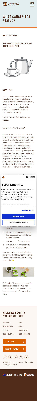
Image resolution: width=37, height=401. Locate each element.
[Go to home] (11, 4)
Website (7, 365)
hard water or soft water (22, 167)
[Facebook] (5, 357)
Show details (26, 210)
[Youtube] (26, 357)
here (4, 294)
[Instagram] (21, 357)
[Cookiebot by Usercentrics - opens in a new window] (26, 177)
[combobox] (13, 375)
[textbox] (13, 375)
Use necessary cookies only (18, 222)
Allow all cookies (18, 216)
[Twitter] (10, 357)
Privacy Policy (28, 362)
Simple (15, 365)
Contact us (19, 362)
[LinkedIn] (16, 357)
